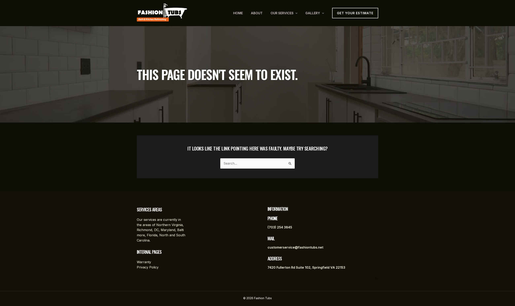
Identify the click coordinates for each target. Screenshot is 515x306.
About (257, 13)
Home (238, 13)
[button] (296, 13)
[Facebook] (376, 278)
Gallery (312, 13)
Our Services (282, 13)
